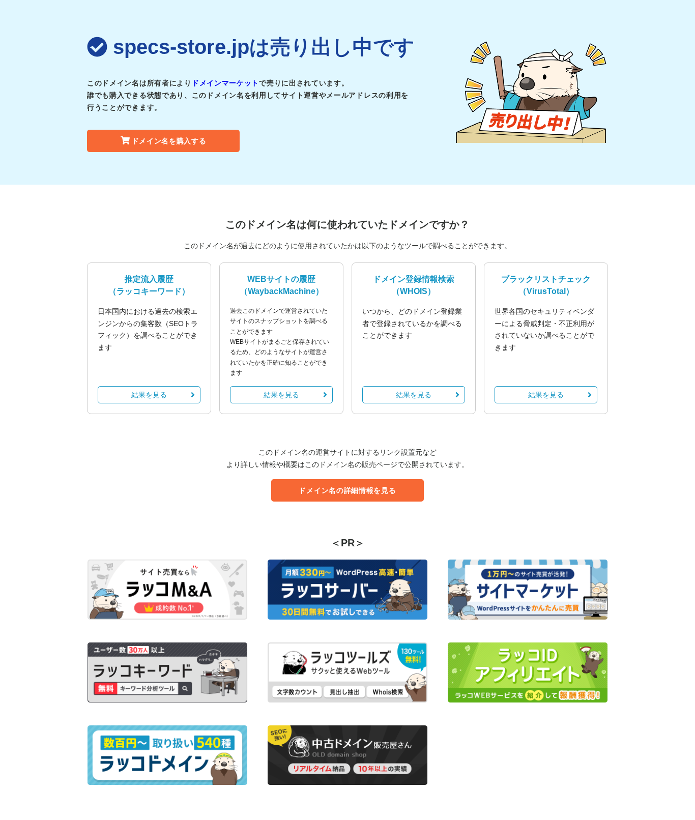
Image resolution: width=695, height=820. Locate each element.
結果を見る (149, 395)
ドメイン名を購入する (169, 141)
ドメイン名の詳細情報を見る (347, 490)
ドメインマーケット (225, 83)
